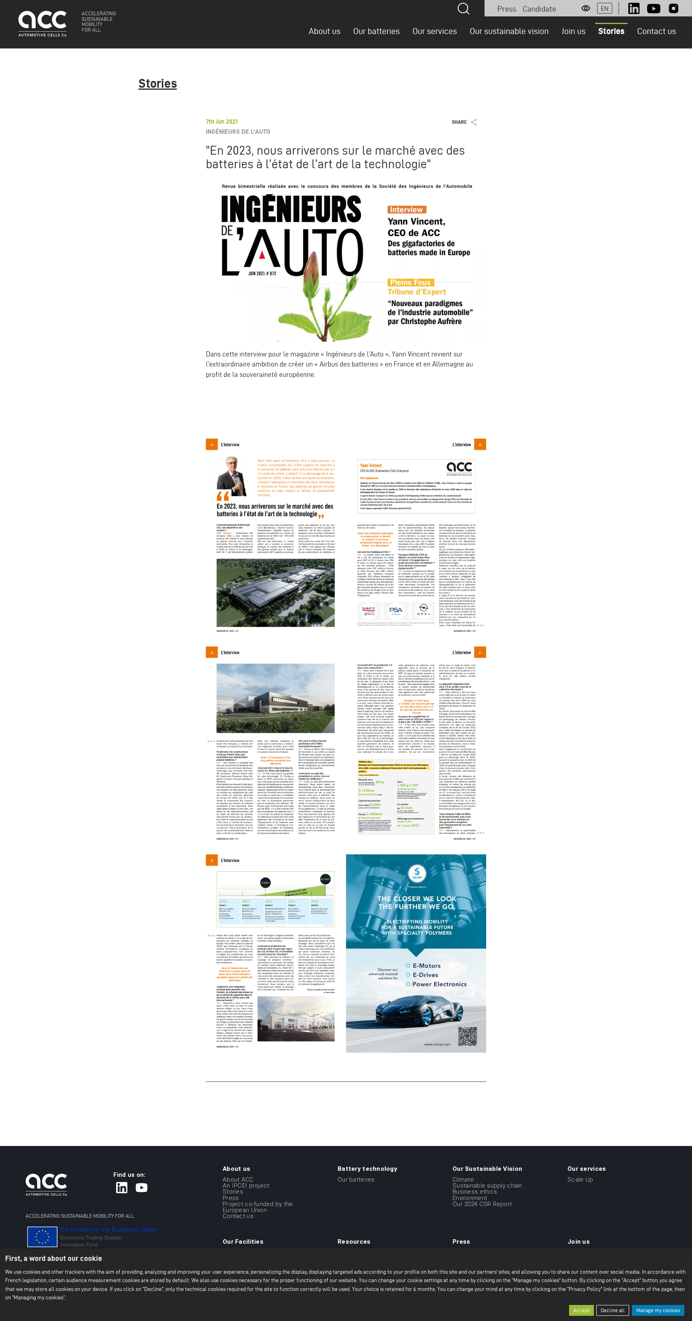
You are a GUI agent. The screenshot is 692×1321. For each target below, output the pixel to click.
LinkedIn (634, 8)
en (605, 8)
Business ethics (475, 1191)
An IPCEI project (246, 1185)
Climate (463, 1179)
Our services (434, 31)
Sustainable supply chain (487, 1185)
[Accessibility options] (586, 8)
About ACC (238, 1179)
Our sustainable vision (509, 31)
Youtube (654, 8)
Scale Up (580, 1179)
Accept (581, 1310)
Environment (470, 1197)
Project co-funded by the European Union (258, 1207)
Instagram (673, 8)
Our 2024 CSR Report (482, 1204)
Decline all (613, 1310)
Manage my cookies (658, 1310)
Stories (611, 31)
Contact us (656, 31)
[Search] (464, 9)
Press (506, 8)
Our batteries (376, 31)
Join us (573, 31)
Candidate (539, 8)
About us (324, 31)
